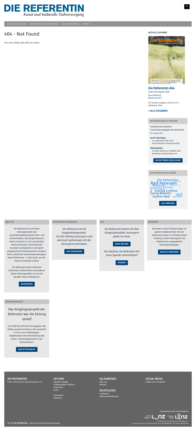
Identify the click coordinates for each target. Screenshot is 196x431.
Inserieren (58, 398)
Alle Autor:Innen (70, 24)
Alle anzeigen (167, 203)
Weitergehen (156, 148)
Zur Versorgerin (74, 251)
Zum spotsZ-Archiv (26, 349)
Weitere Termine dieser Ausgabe (167, 160)
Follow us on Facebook (155, 382)
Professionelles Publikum (43, 24)
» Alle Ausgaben (157, 110)
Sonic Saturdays (158, 138)
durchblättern (154, 95)
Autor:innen (58, 387)
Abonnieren (58, 395)
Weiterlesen (27, 284)
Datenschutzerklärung (109, 396)
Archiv (86, 24)
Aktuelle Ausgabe (16, 24)
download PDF (155, 98)
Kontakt (103, 385)
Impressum (104, 394)
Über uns (103, 382)
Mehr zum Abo (121, 244)
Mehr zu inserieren (169, 252)
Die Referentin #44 (161, 88)
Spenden (122, 263)
